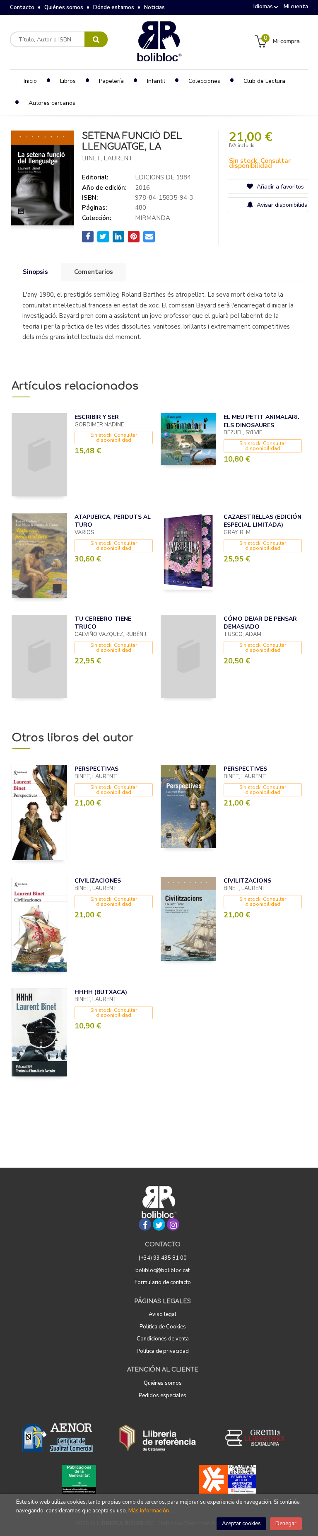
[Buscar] (96, 39)
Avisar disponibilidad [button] (281, 205)
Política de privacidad (163, 1351)
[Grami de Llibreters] (258, 1437)
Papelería (111, 81)
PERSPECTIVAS (96, 769)
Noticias (154, 7)
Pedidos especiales (162, 1395)
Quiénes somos (63, 7)
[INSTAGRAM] (173, 1224)
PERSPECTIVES (245, 769)
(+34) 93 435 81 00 (163, 1258)
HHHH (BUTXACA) (101, 992)
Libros (68, 81)
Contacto (22, 7)
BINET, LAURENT (107, 158)
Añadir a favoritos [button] (279, 187)
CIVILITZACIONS (247, 881)
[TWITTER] (159, 1224)
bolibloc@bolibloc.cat (162, 1270)
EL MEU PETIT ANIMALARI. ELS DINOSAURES (261, 421)
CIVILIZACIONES (98, 881)
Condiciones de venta (163, 1338)
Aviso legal (162, 1314)
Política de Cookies (163, 1326)
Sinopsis (35, 272)
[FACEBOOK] (145, 1224)
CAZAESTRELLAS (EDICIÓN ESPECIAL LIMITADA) (262, 521)
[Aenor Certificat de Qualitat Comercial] (57, 1437)
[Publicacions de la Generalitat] (79, 1479)
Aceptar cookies (241, 1523)
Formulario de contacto (163, 1282)
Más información (148, 1510)
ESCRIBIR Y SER (97, 417)
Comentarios (93, 272)
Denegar (285, 1523)
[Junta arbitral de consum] (228, 1479)
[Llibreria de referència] (158, 1437)
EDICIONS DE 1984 (163, 177)
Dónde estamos (113, 7)
